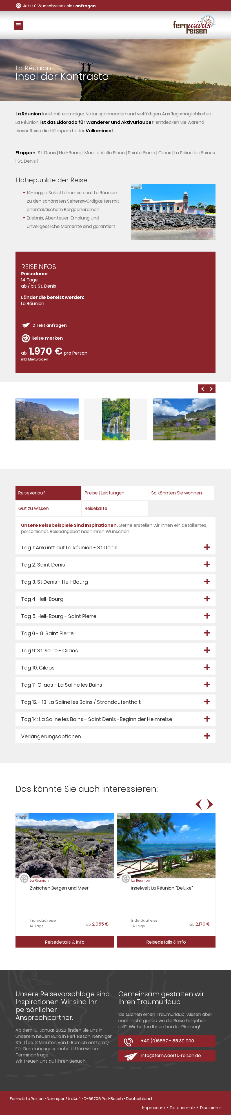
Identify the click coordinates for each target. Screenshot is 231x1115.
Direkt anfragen (49, 325)
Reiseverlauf (31, 493)
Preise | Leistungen (105, 493)
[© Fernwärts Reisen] (47, 439)
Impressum (153, 1107)
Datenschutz (182, 1107)
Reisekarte (96, 508)
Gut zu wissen (33, 508)
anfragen (85, 6)
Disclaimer (210, 1107)
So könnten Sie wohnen (176, 493)
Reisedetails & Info (65, 942)
